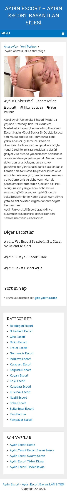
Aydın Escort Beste (22, 445)
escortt (11, 107)
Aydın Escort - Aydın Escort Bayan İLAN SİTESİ (33, 484)
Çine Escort (17, 337)
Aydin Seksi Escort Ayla (23, 268)
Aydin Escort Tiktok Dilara (27, 461)
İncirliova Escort (20, 359)
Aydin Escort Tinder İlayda (27, 467)
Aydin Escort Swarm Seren (27, 456)
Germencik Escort (22, 353)
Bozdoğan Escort (21, 325)
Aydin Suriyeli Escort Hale (25, 257)
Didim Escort (18, 342)
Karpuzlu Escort (20, 370)
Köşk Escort (18, 381)
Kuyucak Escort (20, 392)
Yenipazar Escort (21, 419)
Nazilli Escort (18, 397)
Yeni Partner (18, 414)
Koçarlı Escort (19, 375)
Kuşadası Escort (20, 386)
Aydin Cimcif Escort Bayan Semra (32, 450)
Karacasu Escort (20, 364)
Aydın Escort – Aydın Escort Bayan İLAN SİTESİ (33, 15)
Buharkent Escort (21, 331)
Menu (5, 33)
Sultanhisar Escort (22, 408)
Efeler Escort (18, 348)
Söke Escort (18, 403)
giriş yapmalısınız (46, 298)
